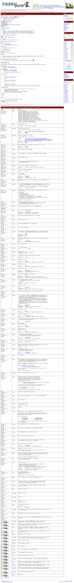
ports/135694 (27, 270)
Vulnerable (66, 92)
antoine (13, 153)
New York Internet (4, 581)
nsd (65, 47)
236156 (26, 132)
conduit (66, 49)
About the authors (67, 24)
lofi (12, 392)
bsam (13, 184)
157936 (26, 233)
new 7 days (66, 99)
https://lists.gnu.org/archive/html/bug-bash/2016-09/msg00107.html (38, 139)
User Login (66, 15)
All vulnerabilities (68, 66)
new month (66, 101)
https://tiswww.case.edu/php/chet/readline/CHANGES (35, 131)
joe (12, 489)
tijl (12, 161)
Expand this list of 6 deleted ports (10, 81)
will (12, 524)
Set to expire (66, 95)
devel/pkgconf (13, 67)
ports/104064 (27, 321)
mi (12, 531)
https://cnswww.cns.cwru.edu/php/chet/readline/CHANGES (35, 138)
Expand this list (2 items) (7, 102)
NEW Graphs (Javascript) (68, 82)
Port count (66, 85)
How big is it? (66, 26)
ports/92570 (27, 352)
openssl (66, 50)
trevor (13, 407)
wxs (12, 269)
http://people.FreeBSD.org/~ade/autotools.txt (30, 366)
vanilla (13, 540)
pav (12, 286)
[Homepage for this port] (2, 37)
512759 (7, 23)
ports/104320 (27, 315)
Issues (65, 25)
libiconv (18, 24)
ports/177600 (27, 211)
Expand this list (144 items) (6, 42)
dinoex (13, 248)
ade (12, 340)
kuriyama (13, 537)
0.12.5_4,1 (2, 17)
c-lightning (66, 41)
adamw (13, 165)
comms (7, 25)
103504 (26, 325)
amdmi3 (13, 231)
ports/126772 (27, 287)
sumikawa (13, 493)
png (16, 24)
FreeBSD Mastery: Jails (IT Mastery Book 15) (54, 6)
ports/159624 (27, 240)
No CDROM (66, 91)
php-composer (67, 48)
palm (5, 17)
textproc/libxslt (11, 66)
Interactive (66, 96)
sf (12, 458)
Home (65, 73)
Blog (65, 29)
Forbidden (66, 89)
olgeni (13, 424)
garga (13, 344)
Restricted (66, 90)
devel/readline (14, 70)
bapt (12, 149)
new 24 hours (66, 97)
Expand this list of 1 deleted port (10, 77)
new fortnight (66, 100)
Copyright (60, 581)
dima (12, 543)
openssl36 (66, 58)
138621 (26, 265)
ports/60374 (27, 445)
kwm (13, 238)
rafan (13, 295)
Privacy (66, 28)
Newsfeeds (66, 77)
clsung (13, 334)
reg (12, 555)
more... (65, 37)
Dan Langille (66, 581)
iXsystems (7, 581)
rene (12, 190)
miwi (13, 223)
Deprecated (66, 87)
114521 (26, 311)
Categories (66, 74)
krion (13, 403)
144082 (26, 261)
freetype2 (14, 24)
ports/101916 (27, 337)
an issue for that (53, 11)
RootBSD (69, 19)
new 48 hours (66, 98)
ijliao (12, 323)
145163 (29, 248)
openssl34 (66, 53)
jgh (12, 124)
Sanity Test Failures (67, 76)
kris (12, 453)
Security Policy (67, 27)
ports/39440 (27, 507)
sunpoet (13, 128)
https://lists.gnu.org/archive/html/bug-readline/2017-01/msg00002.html (39, 140)
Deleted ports (66, 75)
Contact (66, 30)
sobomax (13, 509)
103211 (26, 331)
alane (13, 477)
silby (12, 448)
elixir (65, 42)
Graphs (66, 81)
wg (12, 210)
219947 (26, 141)
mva (12, 202)
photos (51, 8)
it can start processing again (43, 11)
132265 (26, 275)
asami (13, 552)
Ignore (65, 88)
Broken (66, 86)
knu (12, 513)
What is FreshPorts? (67, 23)
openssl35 (66, 55)
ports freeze (4, 11)
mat (12, 145)
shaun (13, 314)
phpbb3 (66, 46)
